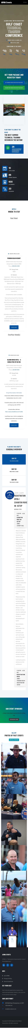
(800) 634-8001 (16, 266)
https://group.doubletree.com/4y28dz (14, 411)
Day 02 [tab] (14, 470)
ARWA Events (6, 2)
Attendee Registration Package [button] (14, 82)
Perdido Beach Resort (14, 258)
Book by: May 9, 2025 (14, 355)
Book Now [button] (14, 327)
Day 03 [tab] (14, 481)
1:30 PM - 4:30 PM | (21, 519)
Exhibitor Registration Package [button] (14, 87)
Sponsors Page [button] (14, 719)
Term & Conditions (8, 981)
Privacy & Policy (8, 978)
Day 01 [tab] (14, 459)
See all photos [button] (14, 739)
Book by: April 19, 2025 (14, 253)
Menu (25, 2)
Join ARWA (6, 975)
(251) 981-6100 (16, 369)
